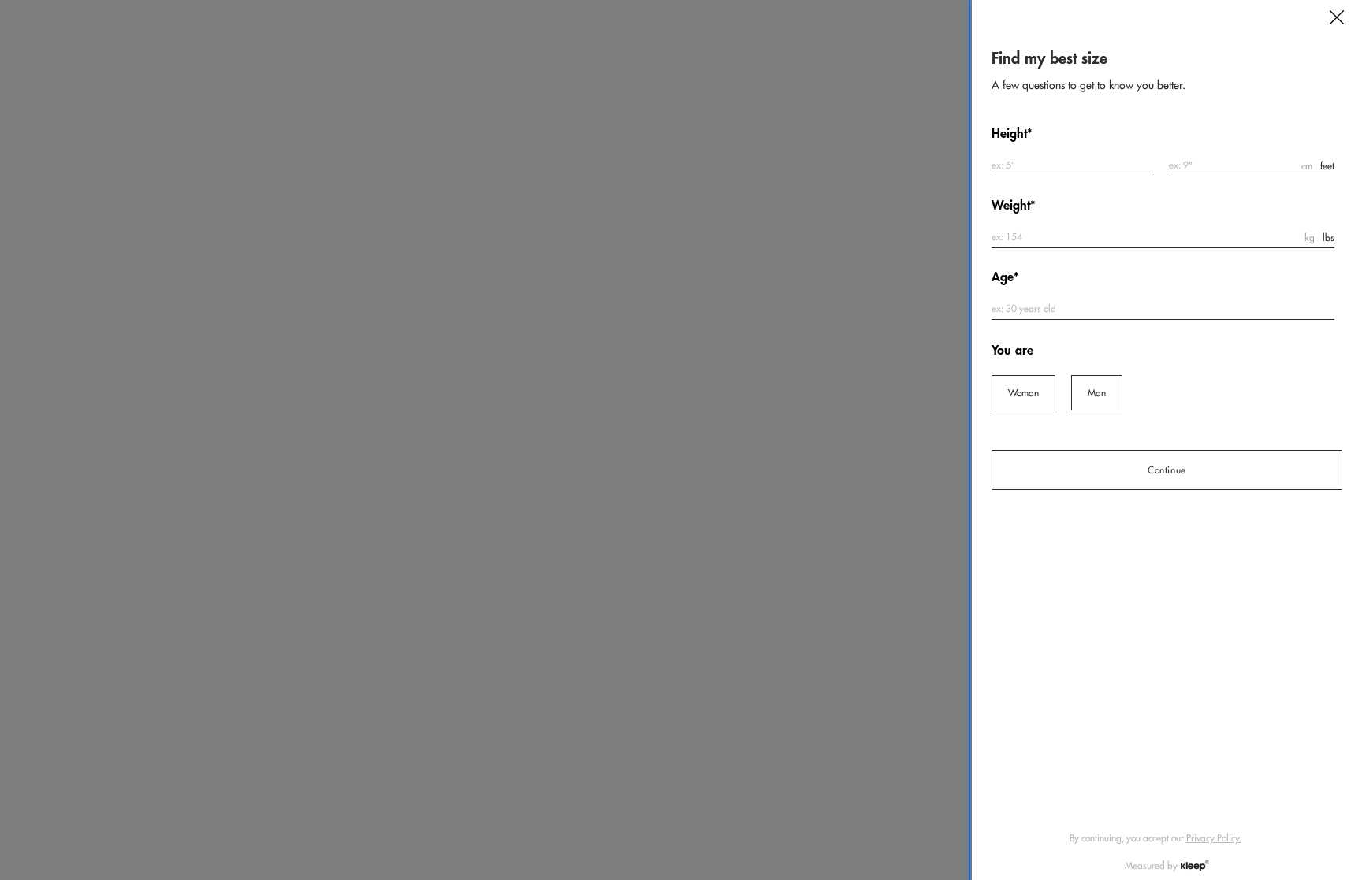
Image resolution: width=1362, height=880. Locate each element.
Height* (1012, 133)
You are (1012, 350)
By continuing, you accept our (1155, 838)
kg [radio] (1309, 237)
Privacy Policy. (1213, 838)
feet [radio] (1327, 166)
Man (1097, 392)
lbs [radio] (1328, 237)
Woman (1023, 392)
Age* (1005, 277)
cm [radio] (1306, 166)
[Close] (1336, 17)
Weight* (1014, 205)
